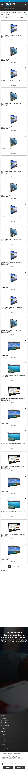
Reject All (8, 767)
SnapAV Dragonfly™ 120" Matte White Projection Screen (11, 239)
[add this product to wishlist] (25, 22)
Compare (14, 39)
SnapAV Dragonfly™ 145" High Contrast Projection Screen (11, 284)
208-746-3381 (7, 750)
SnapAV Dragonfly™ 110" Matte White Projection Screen (11, 194)
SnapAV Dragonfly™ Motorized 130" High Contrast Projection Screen (13, 557)
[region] (14, 761)
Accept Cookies (20, 767)
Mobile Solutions (4, 728)
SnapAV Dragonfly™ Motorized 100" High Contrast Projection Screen (13, 352)
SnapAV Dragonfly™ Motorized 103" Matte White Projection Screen (13, 398)
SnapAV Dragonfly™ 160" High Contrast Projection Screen (11, 307)
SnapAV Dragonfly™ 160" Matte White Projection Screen (11, 330)
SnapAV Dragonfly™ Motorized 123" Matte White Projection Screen (13, 534)
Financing (3, 736)
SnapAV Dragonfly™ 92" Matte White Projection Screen (11, 58)
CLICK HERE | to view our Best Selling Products (14, 1)
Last (18, 566)
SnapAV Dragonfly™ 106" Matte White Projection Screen (11, 148)
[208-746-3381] (25, 4)
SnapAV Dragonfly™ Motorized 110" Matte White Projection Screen (13, 443)
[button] (2, 4)
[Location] (22, 4)
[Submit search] (24, 8)
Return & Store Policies (6, 741)
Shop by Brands (4, 720)
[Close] (25, 753)
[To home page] (10, 4)
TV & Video (14, 12)
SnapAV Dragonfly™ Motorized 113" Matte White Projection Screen (13, 466)
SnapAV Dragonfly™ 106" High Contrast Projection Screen (11, 126)
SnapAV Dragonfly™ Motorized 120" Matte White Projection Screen (13, 511)
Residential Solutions (5, 725)
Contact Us (3, 739)
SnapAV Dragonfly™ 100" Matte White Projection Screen (11, 103)
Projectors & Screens (22, 12)
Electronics (8, 12)
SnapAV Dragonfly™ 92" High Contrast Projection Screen (11, 35)
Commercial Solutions (6, 727)
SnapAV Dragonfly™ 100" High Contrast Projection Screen (11, 80)
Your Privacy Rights (14, 763)
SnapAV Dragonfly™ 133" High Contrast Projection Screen (11, 262)
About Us (3, 737)
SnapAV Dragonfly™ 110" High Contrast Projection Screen (11, 171)
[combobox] (20, 17)
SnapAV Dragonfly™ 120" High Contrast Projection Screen (11, 216)
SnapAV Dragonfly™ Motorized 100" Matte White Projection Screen (13, 375)
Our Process (3, 734)
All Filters (8, 17)
